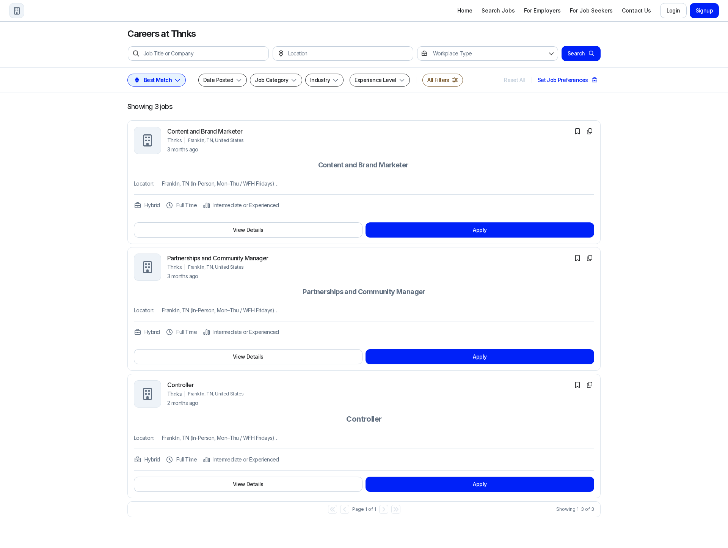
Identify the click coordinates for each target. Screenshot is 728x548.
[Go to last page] (395, 509)
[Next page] (383, 509)
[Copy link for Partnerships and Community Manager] (589, 258)
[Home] (16, 10)
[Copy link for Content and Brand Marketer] (589, 131)
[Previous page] (344, 509)
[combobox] (349, 53)
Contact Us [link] (636, 10)
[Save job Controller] (577, 384)
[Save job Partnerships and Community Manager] (577, 258)
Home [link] (464, 10)
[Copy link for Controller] (589, 384)
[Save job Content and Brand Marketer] (577, 131)
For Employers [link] (542, 10)
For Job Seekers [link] (591, 10)
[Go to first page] (332, 509)
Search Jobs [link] (498, 10)
